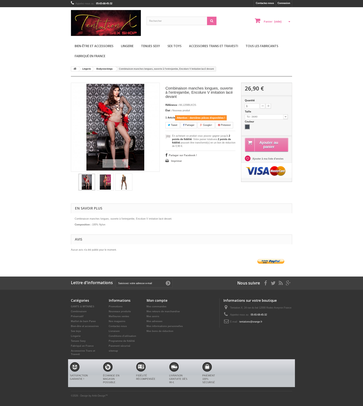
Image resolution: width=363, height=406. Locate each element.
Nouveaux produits (120, 311)
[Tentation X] (106, 23)
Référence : (171, 105)
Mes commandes (156, 306)
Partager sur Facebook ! (183, 155)
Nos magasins (117, 321)
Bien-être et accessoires (94, 46)
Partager (189, 125)
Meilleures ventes (119, 316)
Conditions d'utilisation (122, 336)
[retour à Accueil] (74, 69)
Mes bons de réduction (160, 331)
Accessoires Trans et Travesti (213, 46)
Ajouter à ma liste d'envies (267, 158)
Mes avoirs (153, 316)
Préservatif (77, 316)
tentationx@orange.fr (250, 321)
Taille (248, 111)
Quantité (250, 100)
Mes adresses (154, 321)
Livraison (114, 331)
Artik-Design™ (100, 395)
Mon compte (157, 300)
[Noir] (247, 127)
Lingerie (127, 46)
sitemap (113, 350)
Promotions (116, 306)
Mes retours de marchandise (163, 311)
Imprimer (176, 161)
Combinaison (79, 311)
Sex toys (175, 46)
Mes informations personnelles (165, 326)
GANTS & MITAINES (82, 306)
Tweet (173, 125)
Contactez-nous (265, 3)
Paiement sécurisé (119, 345)
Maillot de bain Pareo (83, 321)
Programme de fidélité (122, 341)
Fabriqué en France (90, 56)
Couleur (250, 121)
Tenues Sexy (150, 46)
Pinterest (225, 125)
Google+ (207, 125)
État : (168, 110)
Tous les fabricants (262, 46)
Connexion (284, 3)
